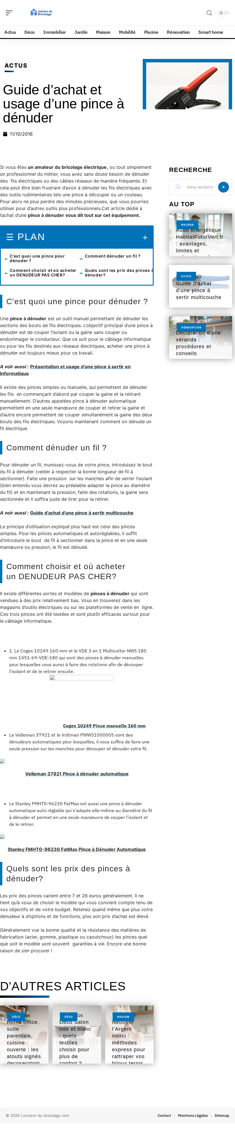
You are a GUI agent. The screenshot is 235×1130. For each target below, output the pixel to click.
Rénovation (191, 327)
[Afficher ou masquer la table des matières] (96, 237)
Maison (123, 1017)
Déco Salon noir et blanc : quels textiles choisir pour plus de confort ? (75, 1042)
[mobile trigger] (10, 13)
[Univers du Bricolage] (41, 13)
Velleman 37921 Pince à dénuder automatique (77, 774)
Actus (16, 65)
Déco (16, 1017)
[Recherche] (209, 13)
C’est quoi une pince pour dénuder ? (37, 258)
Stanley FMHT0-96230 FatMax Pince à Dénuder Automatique (77, 849)
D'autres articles (63, 986)
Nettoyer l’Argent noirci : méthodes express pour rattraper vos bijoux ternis (128, 1042)
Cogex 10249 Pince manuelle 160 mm (104, 726)
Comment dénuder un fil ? (113, 256)
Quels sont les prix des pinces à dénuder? (119, 272)
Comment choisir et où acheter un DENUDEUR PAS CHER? (43, 272)
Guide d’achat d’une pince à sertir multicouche (82, 513)
